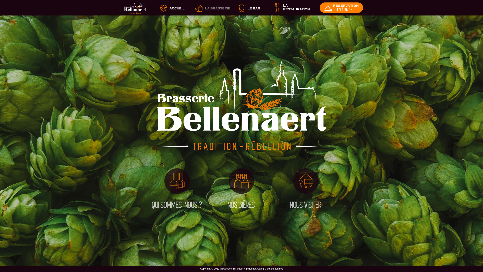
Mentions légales (274, 268)
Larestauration (296, 7)
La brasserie (217, 8)
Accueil (177, 8)
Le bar (254, 8)
